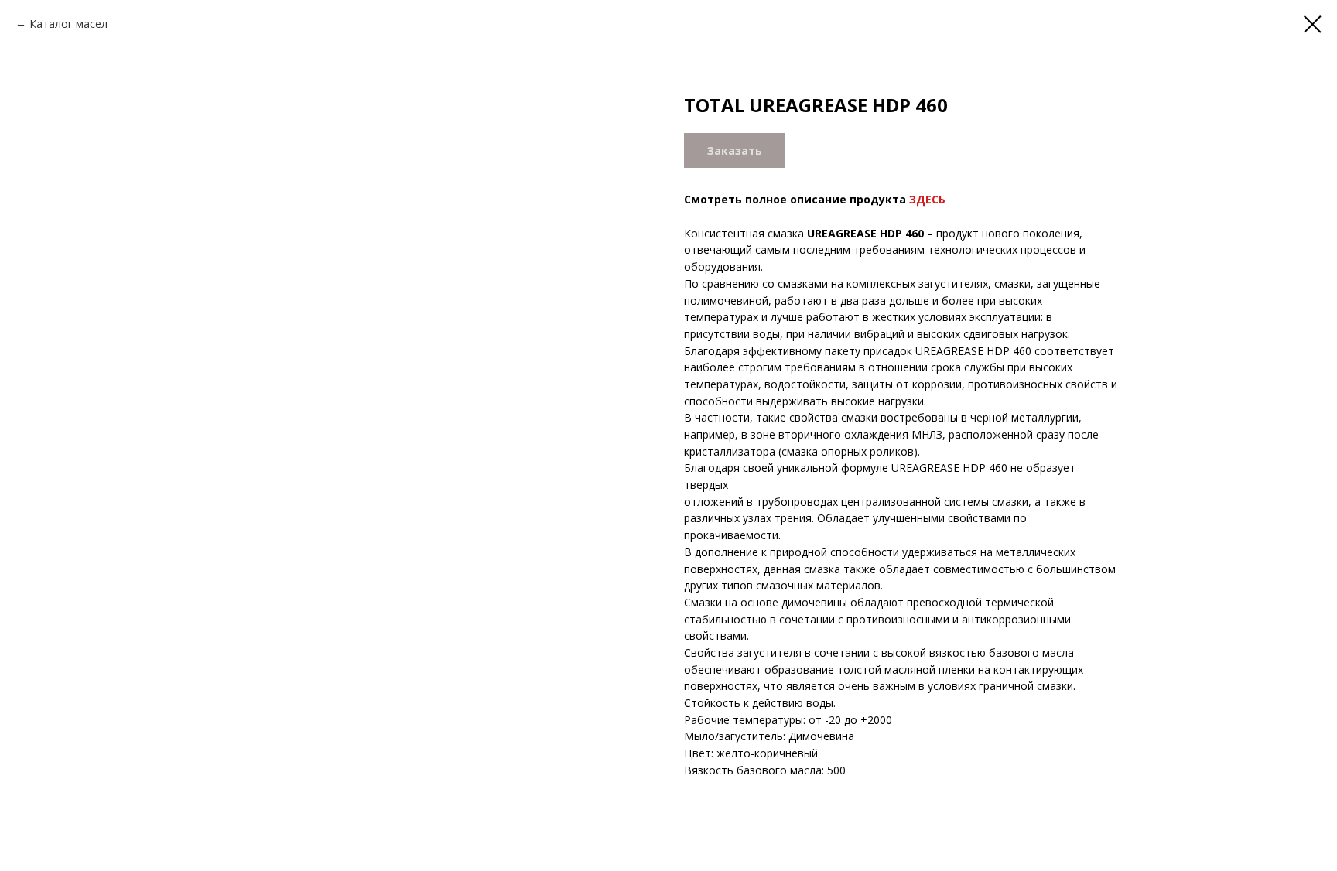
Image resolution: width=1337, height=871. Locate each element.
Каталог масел (68, 23)
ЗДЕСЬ (927, 199)
